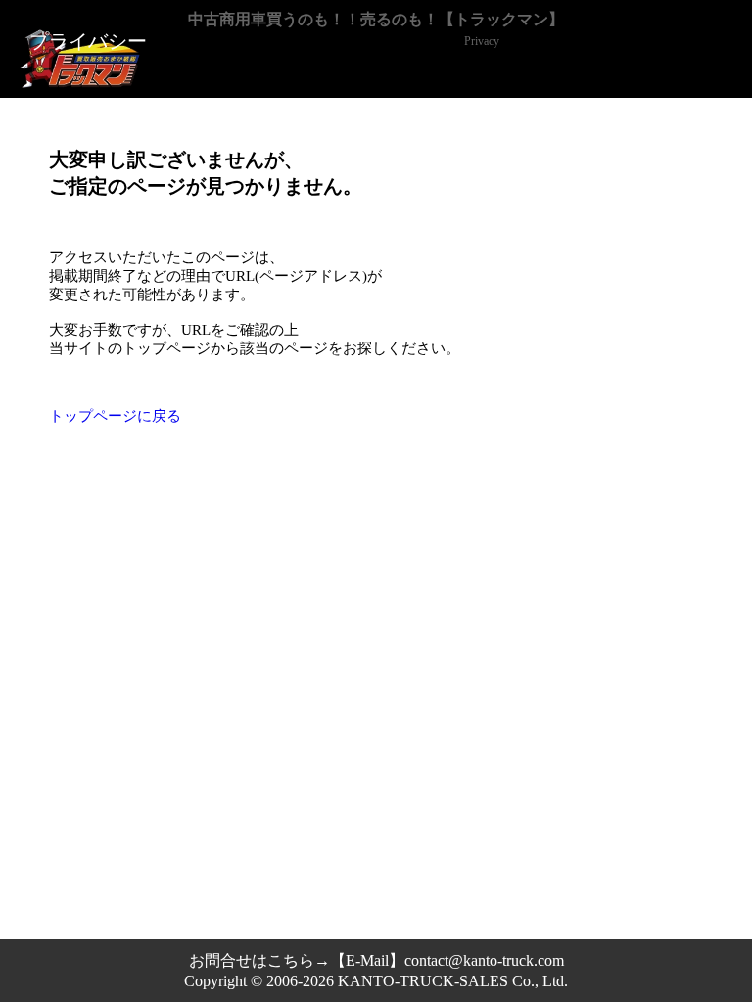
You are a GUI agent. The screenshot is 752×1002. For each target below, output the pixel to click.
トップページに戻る (115, 416)
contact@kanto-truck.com (484, 960)
